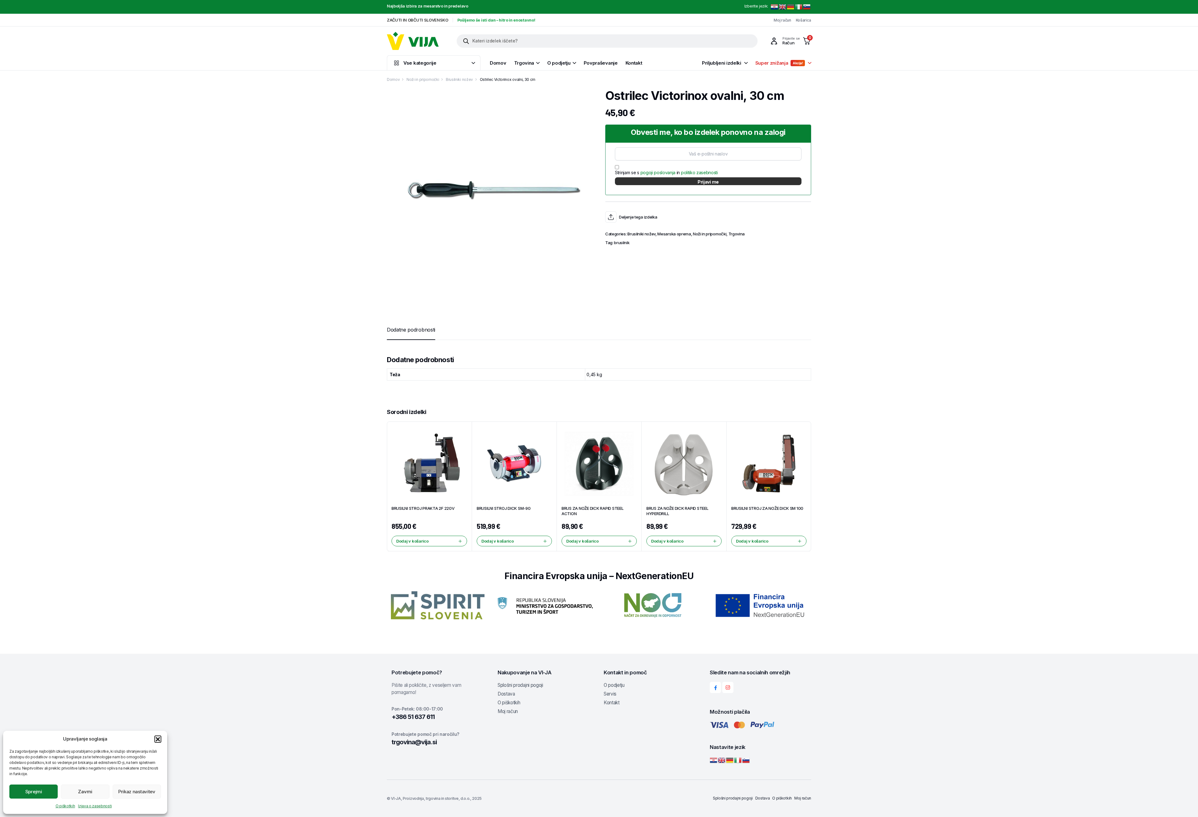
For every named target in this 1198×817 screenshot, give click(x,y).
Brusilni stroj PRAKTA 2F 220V (423, 508)
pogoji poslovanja (658, 172)
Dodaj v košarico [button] (412, 541)
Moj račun (782, 20)
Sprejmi (33, 792)
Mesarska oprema (674, 233)
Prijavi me (708, 182)
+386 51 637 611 (413, 717)
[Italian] (799, 6)
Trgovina (524, 63)
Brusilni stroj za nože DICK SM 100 (767, 508)
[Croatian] (775, 6)
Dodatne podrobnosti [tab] (411, 330)
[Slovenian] (807, 6)
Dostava (506, 694)
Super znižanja (779, 63)
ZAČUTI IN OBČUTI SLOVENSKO (417, 20)
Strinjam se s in (666, 172)
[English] (783, 6)
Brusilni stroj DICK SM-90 (504, 508)
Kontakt (634, 63)
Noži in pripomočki (423, 79)
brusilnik (621, 242)
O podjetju (559, 63)
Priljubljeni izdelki (721, 63)
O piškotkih (65, 806)
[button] (158, 739)
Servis (610, 694)
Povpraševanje (601, 63)
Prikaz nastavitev (136, 792)
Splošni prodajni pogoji (520, 685)
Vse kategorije (419, 63)
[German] (791, 6)
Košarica (803, 20)
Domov (498, 63)
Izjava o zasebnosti (95, 806)
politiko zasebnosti (699, 172)
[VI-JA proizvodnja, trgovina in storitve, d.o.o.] (413, 41)
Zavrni (85, 792)
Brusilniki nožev (459, 79)
